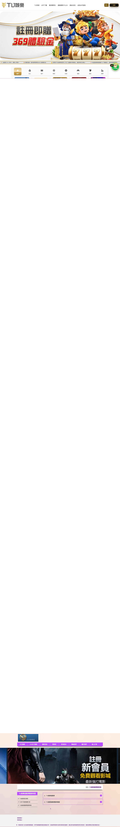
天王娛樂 (22, 744)
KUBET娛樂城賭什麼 (25, 802)
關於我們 (84, 744)
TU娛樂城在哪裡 (24, 799)
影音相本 (63, 744)
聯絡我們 (74, 744)
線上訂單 (94, 744)
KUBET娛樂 (33, 744)
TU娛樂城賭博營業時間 (25, 805)
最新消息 (44, 744)
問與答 (54, 744)
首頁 (87, 787)
